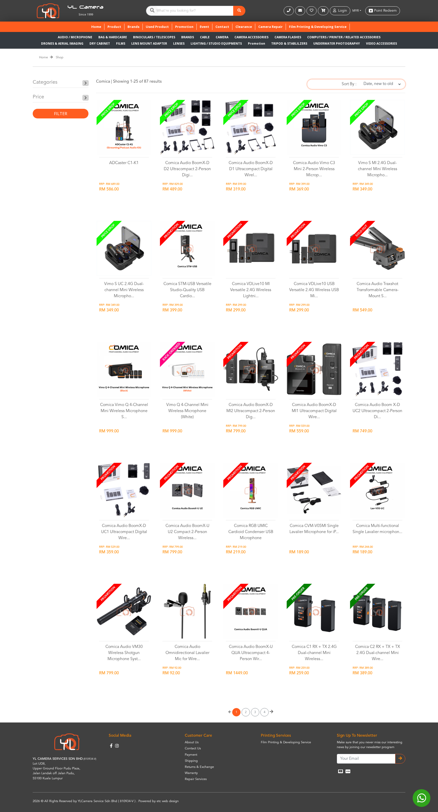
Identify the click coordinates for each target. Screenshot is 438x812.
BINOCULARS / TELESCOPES (154, 37)
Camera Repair (270, 26)
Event (204, 26)
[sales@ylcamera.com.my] (300, 11)
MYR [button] (355, 10)
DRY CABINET (99, 43)
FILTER (60, 113)
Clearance (243, 26)
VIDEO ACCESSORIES (381, 43)
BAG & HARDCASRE (112, 37)
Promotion (184, 26)
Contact (222, 26)
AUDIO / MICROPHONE (75, 37)
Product (114, 26)
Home (97, 26)
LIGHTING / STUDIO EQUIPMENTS (216, 43)
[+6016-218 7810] (289, 11)
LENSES (179, 43)
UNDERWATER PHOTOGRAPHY (336, 43)
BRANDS (187, 37)
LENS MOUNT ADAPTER (149, 43)
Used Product (157, 26)
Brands (133, 26)
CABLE (205, 37)
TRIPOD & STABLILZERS (289, 43)
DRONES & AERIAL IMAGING (62, 43)
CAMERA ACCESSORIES (251, 37)
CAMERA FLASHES (288, 37)
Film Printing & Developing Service (317, 26)
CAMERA (222, 37)
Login (341, 10)
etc (159, 801)
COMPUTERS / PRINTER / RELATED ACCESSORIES (343, 37)
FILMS (120, 43)
